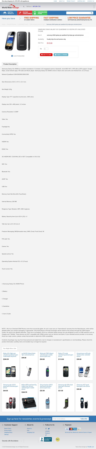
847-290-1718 (36, 6)
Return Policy (7, 428)
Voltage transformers (27, 12)
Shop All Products (11, 12)
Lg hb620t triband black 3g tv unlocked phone (28, 354)
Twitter (49, 429)
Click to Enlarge (19, 56)
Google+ (46, 436)
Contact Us (90, 1)
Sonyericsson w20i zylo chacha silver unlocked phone (83, 355)
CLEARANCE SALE (23, 24)
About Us (61, 1)
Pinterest (47, 433)
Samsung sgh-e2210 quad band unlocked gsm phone (10, 386)
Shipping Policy (8, 432)
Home (55, 1)
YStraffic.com (90, 447)
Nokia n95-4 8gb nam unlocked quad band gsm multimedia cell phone (10, 355)
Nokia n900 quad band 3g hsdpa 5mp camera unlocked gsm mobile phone (29, 387)
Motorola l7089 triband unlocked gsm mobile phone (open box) (46, 355)
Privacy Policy (71, 1)
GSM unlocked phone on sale (37, 24)
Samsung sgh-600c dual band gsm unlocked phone (65, 386)
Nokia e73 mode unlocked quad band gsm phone (65, 355)
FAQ (28, 430)
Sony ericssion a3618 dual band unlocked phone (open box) (46, 386)
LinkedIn (47, 431)
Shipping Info (81, 1)
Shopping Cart (30, 432)
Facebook (46, 429)
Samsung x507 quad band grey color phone (83, 385)
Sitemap (6, 434)
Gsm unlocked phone (42, 12)
